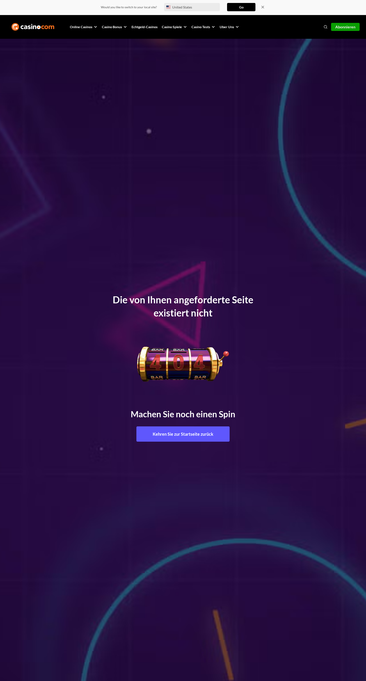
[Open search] (325, 27)
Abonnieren (345, 27)
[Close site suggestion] (262, 7)
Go (241, 7)
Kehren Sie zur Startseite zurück (183, 434)
